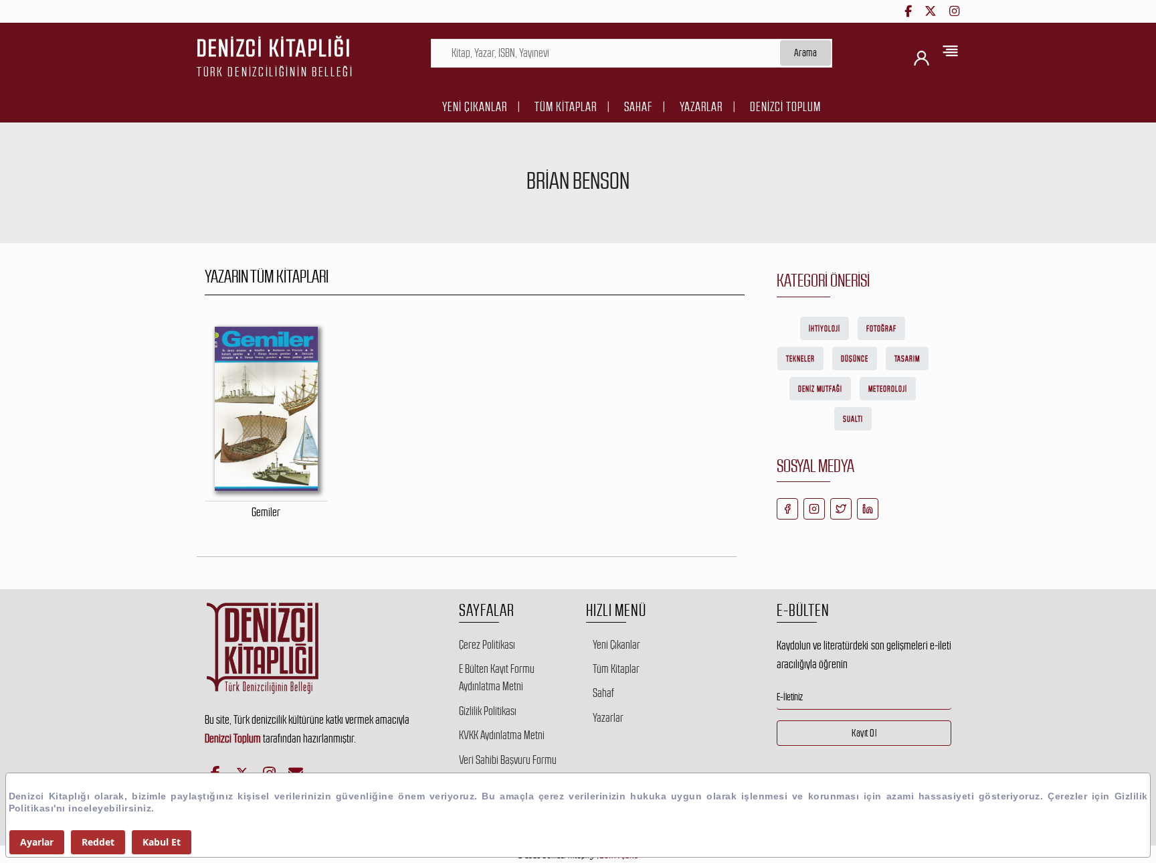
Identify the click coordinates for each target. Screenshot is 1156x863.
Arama (805, 52)
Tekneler (800, 359)
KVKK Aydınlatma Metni (502, 735)
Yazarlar (701, 107)
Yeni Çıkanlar (474, 107)
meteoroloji (887, 389)
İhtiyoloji (824, 328)
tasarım (907, 359)
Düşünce (854, 359)
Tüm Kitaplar (566, 107)
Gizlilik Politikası (487, 711)
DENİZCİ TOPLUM (785, 107)
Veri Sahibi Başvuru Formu (508, 760)
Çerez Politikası (487, 644)
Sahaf (638, 107)
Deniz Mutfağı (820, 389)
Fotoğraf (881, 328)
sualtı (853, 419)
